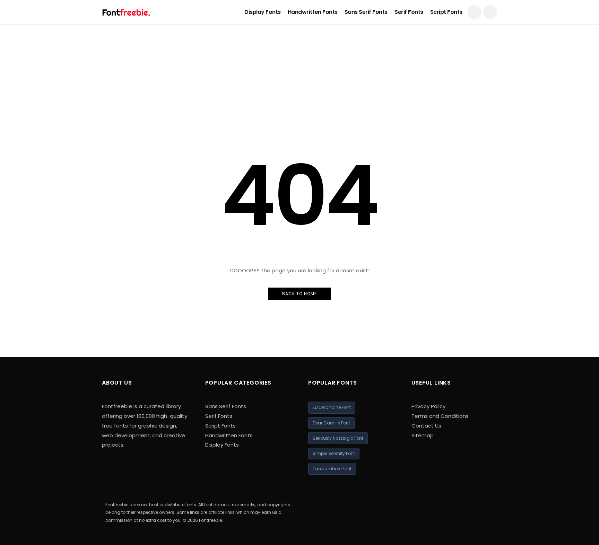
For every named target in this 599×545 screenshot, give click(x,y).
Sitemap (422, 435)
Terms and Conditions (440, 416)
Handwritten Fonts (313, 12)
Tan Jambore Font (332, 469)
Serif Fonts (408, 12)
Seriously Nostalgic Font (338, 438)
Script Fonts (446, 12)
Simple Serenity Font (334, 453)
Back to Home (299, 294)
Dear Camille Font (331, 423)
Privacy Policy (428, 406)
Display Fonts (262, 12)
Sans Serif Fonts (366, 12)
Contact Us (426, 425)
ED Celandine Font (332, 407)
